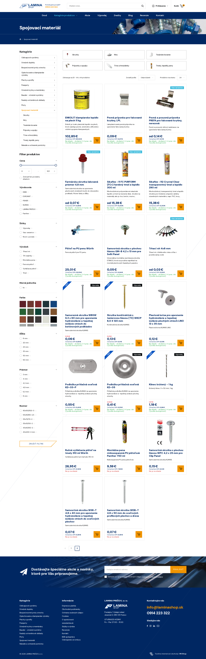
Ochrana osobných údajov (112, 339)
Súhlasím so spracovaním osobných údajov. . (93, 339)
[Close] (145, 308)
